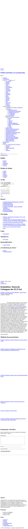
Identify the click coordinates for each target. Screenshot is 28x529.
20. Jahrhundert (11, 113)
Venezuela (8, 105)
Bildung (10, 118)
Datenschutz (5, 524)
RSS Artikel (5, 239)
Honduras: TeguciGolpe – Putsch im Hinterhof (12, 206)
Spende (4, 250)
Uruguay (7, 103)
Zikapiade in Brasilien (7, 203)
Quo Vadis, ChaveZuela (8, 205)
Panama (7, 99)
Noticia (2, 282)
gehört (4, 173)
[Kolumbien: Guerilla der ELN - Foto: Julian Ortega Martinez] (4, 302)
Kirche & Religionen (10, 140)
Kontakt (7, 146)
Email (4, 448)
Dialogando (5, 163)
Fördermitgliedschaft (10, 148)
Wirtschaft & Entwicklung (11, 133)
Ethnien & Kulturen (10, 115)
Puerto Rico (8, 102)
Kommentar (3, 435)
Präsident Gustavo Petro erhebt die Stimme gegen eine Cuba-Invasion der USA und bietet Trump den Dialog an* (15, 220)
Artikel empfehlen (15, 292)
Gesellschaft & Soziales (10, 131)
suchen (2, 154)
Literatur (10, 122)
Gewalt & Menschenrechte (11, 130)
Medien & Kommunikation (13, 124)
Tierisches (8, 150)
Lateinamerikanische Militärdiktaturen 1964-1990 (13, 201)
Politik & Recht (9, 127)
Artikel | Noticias (6, 244)
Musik (9, 125)
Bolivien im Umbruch (7, 210)
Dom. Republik (9, 87)
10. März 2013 (4, 283)
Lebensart (10, 120)
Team (7, 149)
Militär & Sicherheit (10, 139)
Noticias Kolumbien (8, 293)
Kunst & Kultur (9, 117)
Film (9, 119)
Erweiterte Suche (4, 155)
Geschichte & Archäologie (11, 107)
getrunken (5, 175)
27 (5, 193)
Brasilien (7, 83)
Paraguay (8, 100)
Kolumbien (8, 94)
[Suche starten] (16, 154)
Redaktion (3, 292)
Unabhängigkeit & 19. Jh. (13, 112)
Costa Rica (8, 86)
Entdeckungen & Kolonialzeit (14, 111)
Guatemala (8, 90)
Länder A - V (6, 80)
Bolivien (7, 82)
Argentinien (8, 81)
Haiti (7, 92)
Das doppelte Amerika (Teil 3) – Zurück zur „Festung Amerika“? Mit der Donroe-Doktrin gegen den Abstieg (14, 224)
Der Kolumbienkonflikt (8, 211)
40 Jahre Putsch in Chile (8, 204)
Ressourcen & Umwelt (10, 136)
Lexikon (5, 165)
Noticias (5, 160)
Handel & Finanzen (10, 134)
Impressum (8, 145)
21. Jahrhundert (11, 114)
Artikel (4, 162)
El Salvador (8, 89)
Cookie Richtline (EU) (7, 525)
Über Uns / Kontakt (7, 144)
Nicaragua (8, 98)
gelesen (4, 171)
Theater (9, 126)
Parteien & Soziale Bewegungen (12, 129)
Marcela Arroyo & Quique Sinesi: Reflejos (12, 226)
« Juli (2, 196)
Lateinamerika (6, 233)
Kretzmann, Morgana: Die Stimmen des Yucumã (13, 222)
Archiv (2, 182)
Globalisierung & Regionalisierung (13, 132)
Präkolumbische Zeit (12, 110)
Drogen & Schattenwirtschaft (12, 138)
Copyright (5, 522)
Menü (2, 75)
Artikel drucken (23, 292)
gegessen (5, 174)
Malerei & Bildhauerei (13, 123)
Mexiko (7, 96)
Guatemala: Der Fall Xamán (6, 208)
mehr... (4, 228)
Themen (5, 106)
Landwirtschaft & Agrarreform (12, 137)
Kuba (7, 95)
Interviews (5, 164)
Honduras (8, 93)
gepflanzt (5, 176)
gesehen (4, 172)
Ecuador (7, 88)
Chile (7, 85)
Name (2, 446)
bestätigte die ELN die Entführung (18, 307)
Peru (7, 101)
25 (2, 193)
